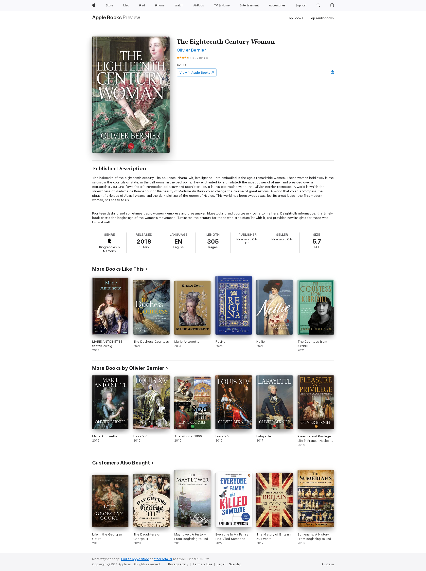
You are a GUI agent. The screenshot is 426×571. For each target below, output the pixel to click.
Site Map (235, 564)
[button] (318, 5)
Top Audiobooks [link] (321, 18)
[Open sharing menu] (332, 72)
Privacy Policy (178, 564)
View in (194, 72)
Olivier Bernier (191, 50)
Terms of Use (202, 564)
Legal (221, 564)
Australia (327, 564)
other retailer (163, 559)
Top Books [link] (295, 18)
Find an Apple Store (135, 559)
